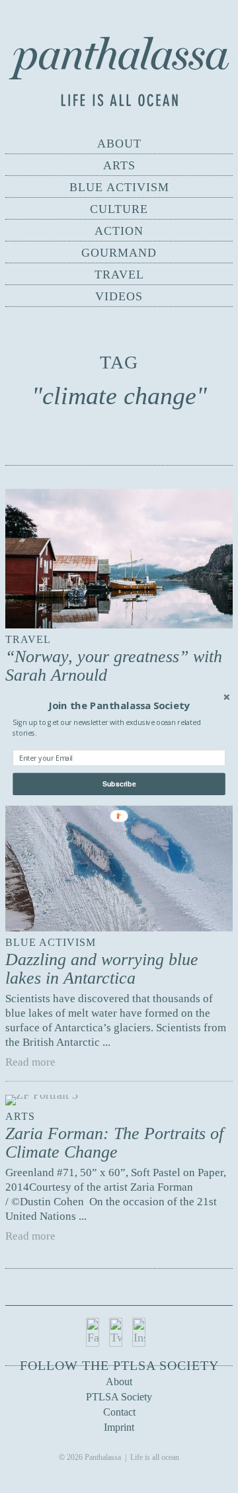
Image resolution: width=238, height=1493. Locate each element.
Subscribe (119, 784)
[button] (119, 705)
